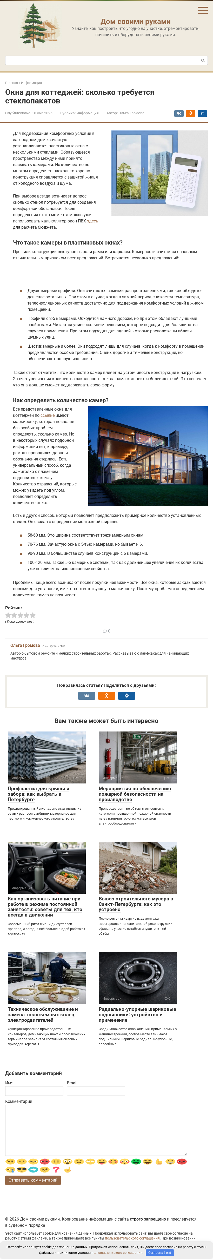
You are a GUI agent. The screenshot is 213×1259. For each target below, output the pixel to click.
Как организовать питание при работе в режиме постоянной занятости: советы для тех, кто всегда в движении (45, 907)
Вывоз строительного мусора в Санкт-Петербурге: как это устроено (136, 904)
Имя (9, 1082)
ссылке (48, 415)
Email (72, 1082)
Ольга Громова (25, 645)
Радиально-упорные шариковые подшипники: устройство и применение (137, 1014)
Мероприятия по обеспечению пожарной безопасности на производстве (135, 794)
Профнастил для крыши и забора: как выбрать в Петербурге (38, 794)
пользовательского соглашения (132, 1238)
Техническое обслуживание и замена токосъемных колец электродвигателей (43, 1014)
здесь (92, 221)
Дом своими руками (136, 21)
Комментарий (18, 1101)
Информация (87, 113)
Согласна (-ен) (159, 1253)
